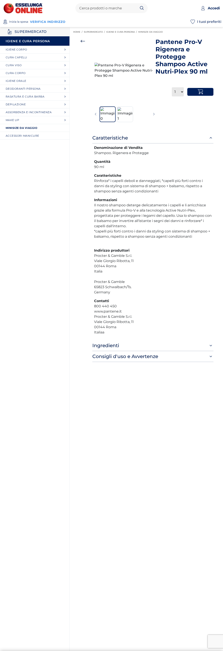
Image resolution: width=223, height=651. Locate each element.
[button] (125, 70)
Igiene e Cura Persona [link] (122, 31)
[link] (36, 49)
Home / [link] (78, 32)
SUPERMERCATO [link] (95, 31)
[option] (125, 70)
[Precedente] (95, 114)
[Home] (22, 8)
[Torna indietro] (82, 41)
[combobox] (108, 8)
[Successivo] (154, 114)
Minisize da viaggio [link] (151, 31)
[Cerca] (141, 8)
